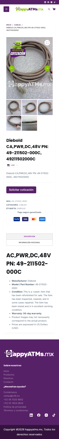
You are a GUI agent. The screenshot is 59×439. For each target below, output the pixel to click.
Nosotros (8, 378)
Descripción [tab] (29, 236)
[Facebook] (48, 2)
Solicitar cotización (21, 189)
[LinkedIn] (45, 2)
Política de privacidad (15, 406)
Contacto (8, 382)
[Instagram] (51, 2)
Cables (23, 205)
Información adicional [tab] (29, 242)
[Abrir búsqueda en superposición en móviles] (49, 9)
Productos (9, 374)
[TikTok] (54, 2)
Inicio (6, 371)
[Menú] (6, 9)
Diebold (21, 208)
